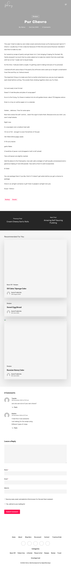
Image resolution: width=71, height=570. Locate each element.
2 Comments (46, 27)
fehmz (23, 27)
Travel (59, 553)
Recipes (35, 16)
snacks (14, 199)
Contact (46, 537)
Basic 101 (10, 284)
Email (6, 479)
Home (13, 537)
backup (7, 199)
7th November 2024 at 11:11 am (20, 415)
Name (6, 470)
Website (6, 488)
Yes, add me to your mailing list (15, 504)
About (20, 537)
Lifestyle (29, 553)
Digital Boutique (46, 563)
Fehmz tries (21, 553)
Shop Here (28, 537)
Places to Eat (38, 553)
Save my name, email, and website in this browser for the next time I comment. (29, 499)
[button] (66, 4)
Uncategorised (35, 558)
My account (37, 537)
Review (53, 553)
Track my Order (57, 537)
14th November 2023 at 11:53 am (20, 400)
